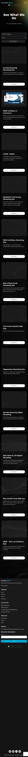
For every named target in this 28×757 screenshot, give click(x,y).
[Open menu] (25, 2)
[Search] (25, 37)
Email (4, 634)
